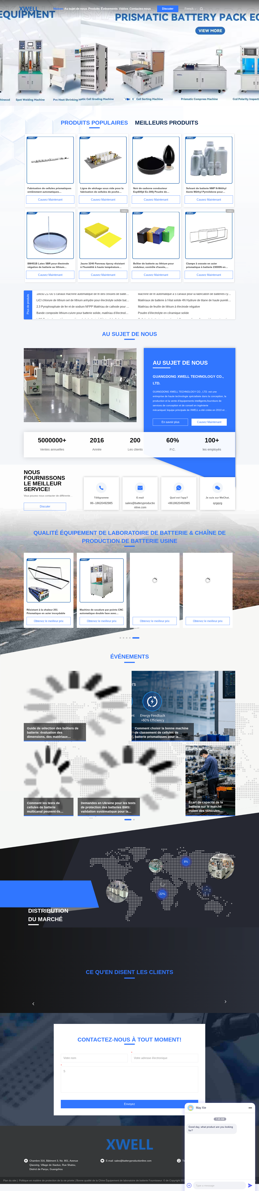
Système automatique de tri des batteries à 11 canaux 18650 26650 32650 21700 (83, 297)
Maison (58, 8)
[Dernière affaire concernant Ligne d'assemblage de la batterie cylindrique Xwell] (48, 781)
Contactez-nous (140, 8)
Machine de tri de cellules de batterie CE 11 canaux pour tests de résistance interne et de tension (184, 297)
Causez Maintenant (50, 199)
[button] (33, 1004)
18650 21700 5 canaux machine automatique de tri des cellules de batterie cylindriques (83, 310)
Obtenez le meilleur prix (48, 621)
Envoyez (129, 1104)
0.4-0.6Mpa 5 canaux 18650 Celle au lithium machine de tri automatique (81, 304)
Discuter (167, 8)
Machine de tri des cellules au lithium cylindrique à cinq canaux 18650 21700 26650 (184, 304)
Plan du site (9, 1180)
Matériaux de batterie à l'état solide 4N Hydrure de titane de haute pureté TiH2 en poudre (184, 316)
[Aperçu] (28, 9)
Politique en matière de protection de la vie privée (46, 1180)
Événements (109, 8)
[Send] (250, 1185)
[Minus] (250, 1108)
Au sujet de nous (75, 8)
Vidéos (123, 8)
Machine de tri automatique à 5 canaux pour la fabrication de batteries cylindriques (184, 310)
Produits (94, 8)
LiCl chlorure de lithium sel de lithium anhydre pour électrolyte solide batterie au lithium (83, 316)
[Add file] (189, 1185)
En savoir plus (170, 422)
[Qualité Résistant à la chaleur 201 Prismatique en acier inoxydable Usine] (155, 580)
